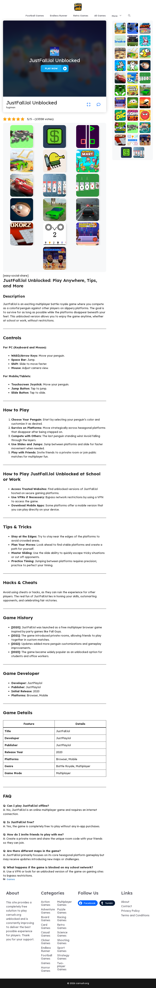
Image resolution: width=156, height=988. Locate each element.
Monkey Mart (88, 170)
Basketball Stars (54, 267)
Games (11, 879)
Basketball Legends (88, 243)
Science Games (62, 934)
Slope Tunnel (120, 92)
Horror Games (45, 969)
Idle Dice (120, 117)
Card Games (45, 926)
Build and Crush (21, 145)
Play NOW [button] (51, 68)
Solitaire (132, 104)
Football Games (35, 15)
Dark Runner (145, 104)
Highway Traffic (87, 218)
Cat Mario (132, 67)
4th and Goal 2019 (132, 41)
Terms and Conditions (135, 915)
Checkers (120, 55)
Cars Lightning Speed (22, 194)
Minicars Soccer (120, 128)
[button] (129, 15)
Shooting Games (63, 941)
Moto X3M (120, 30)
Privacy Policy (130, 911)
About (125, 902)
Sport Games (61, 949)
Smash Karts (145, 30)
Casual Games (45, 934)
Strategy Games (63, 957)
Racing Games (61, 918)
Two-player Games (61, 966)
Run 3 (132, 31)
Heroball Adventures (144, 114)
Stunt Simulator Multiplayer (54, 217)
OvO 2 (54, 243)
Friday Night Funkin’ (132, 116)
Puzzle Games (61, 911)
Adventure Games (48, 911)
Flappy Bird (145, 55)
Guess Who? (145, 129)
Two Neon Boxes (88, 145)
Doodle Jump (54, 170)
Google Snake (120, 42)
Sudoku (132, 143)
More (114, 15)
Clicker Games (45, 941)
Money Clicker (54, 145)
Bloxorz (21, 243)
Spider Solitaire (54, 194)
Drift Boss (132, 92)
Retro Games (80, 15)
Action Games (45, 903)
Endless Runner (58, 15)
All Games (100, 15)
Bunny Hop (120, 67)
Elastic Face (21, 218)
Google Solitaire (88, 194)
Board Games (45, 918)
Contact (126, 906)
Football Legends (132, 77)
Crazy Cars (21, 170)
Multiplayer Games (64, 903)
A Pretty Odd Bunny (145, 39)
